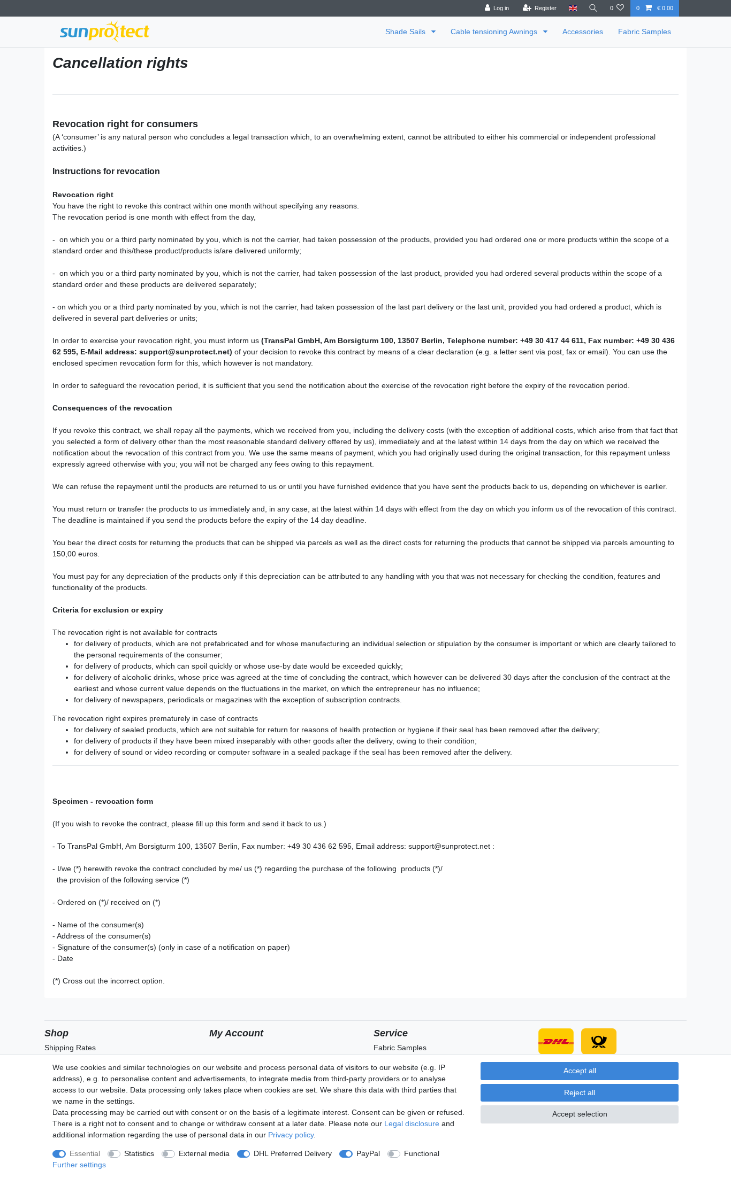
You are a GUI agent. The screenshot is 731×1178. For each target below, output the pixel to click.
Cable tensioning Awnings (495, 31)
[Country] (572, 8)
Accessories (582, 31)
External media (204, 1153)
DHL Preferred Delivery (293, 1153)
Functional (421, 1153)
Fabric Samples (644, 31)
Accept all (580, 1070)
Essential (85, 1153)
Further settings (79, 1164)
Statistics (139, 1153)
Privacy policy (291, 1134)
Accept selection (579, 1114)
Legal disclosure (411, 1123)
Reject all (579, 1092)
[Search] (593, 8)
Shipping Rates (70, 1047)
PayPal (368, 1153)
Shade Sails (406, 31)
